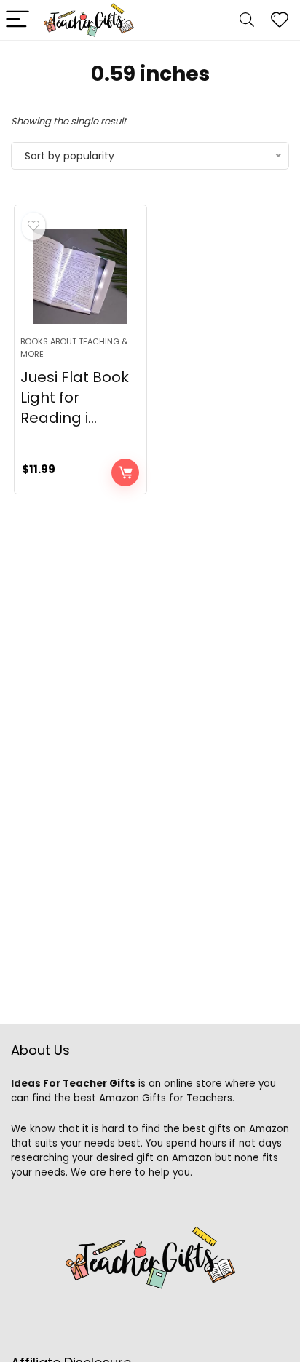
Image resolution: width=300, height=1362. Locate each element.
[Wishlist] (279, 20)
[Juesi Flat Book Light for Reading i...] (80, 276)
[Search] (246, 20)
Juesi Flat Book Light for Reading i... (74, 397)
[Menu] (17, 20)
